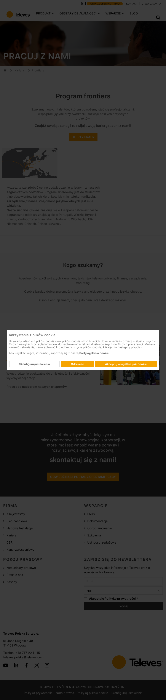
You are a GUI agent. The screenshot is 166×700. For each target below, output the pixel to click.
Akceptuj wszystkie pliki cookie (126, 364)
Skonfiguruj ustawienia (34, 364)
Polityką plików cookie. (94, 353)
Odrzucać (77, 364)
